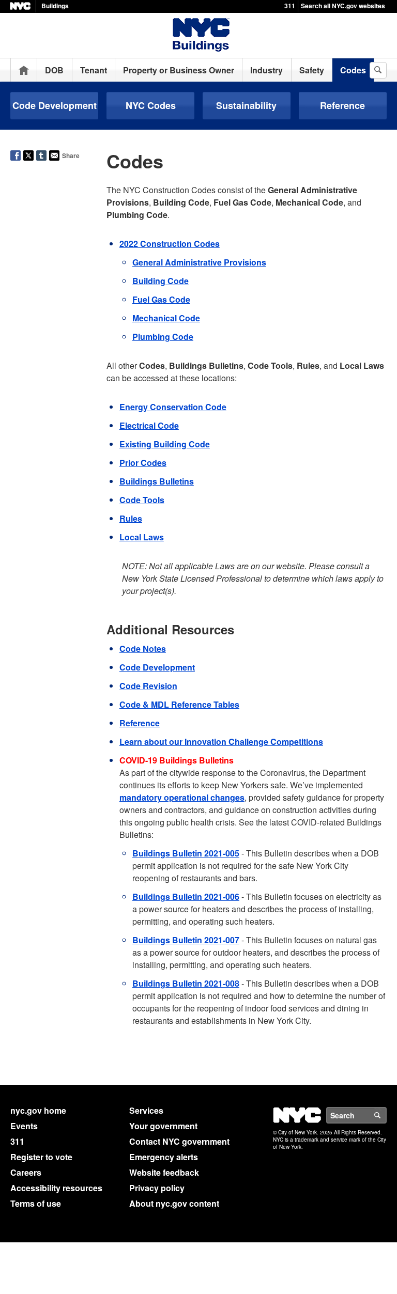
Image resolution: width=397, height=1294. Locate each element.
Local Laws (141, 537)
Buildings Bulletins (156, 481)
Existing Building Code (164, 444)
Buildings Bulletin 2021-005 (185, 853)
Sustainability (246, 105)
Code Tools (141, 500)
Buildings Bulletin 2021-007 (185, 940)
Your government (163, 1126)
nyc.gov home (38, 1110)
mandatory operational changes (182, 797)
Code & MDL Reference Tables (179, 704)
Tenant (93, 70)
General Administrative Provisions (199, 262)
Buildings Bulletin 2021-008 (185, 983)
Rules (130, 518)
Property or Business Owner (178, 70)
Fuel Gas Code (161, 299)
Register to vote (41, 1157)
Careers (25, 1172)
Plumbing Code (162, 336)
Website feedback (164, 1172)
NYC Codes (151, 105)
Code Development (54, 105)
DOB (54, 70)
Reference (342, 105)
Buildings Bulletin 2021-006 (185, 896)
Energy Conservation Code (172, 407)
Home (24, 70)
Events (24, 1126)
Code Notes (142, 648)
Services (146, 1110)
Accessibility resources (56, 1188)
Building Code (160, 281)
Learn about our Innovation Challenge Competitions (221, 741)
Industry (266, 70)
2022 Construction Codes (169, 244)
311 (289, 5)
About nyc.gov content (174, 1203)
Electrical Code (149, 425)
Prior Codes (142, 463)
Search (386, 1115)
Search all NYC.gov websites (343, 5)
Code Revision (148, 686)
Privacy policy (157, 1188)
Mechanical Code (166, 318)
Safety (311, 70)
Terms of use (35, 1203)
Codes (353, 70)
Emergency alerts (163, 1157)
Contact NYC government (179, 1141)
